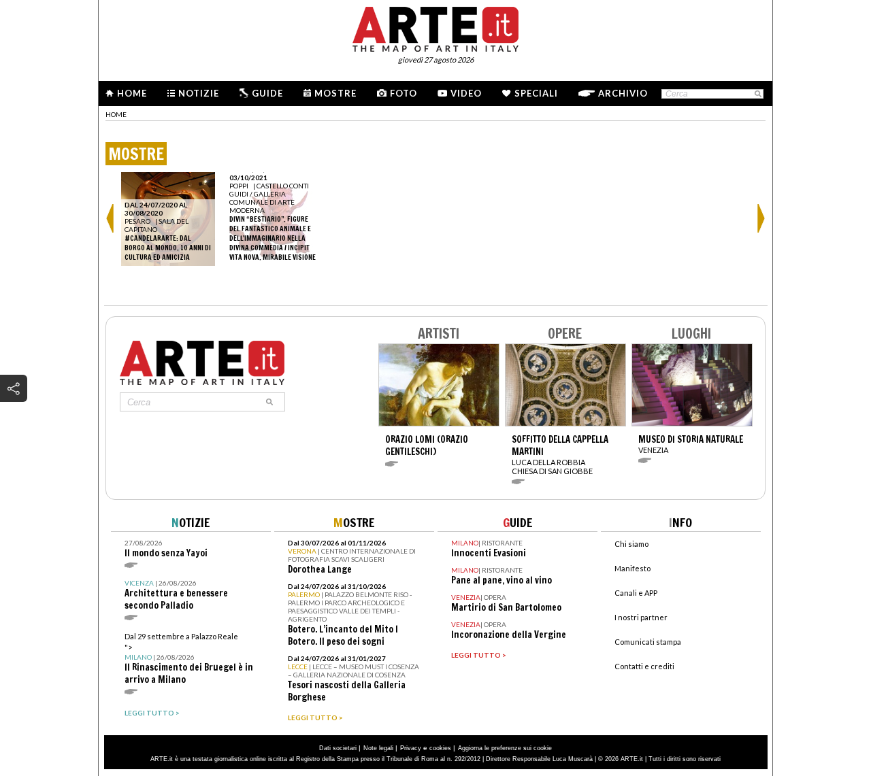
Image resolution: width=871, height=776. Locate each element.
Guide (267, 93)
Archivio (623, 93)
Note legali (378, 748)
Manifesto (632, 568)
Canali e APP (635, 592)
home (116, 114)
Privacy (410, 748)
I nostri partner (641, 617)
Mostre (335, 93)
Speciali (536, 93)
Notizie (198, 93)
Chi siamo (631, 543)
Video (466, 93)
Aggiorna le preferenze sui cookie (505, 748)
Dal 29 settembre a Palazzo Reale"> (189, 659)
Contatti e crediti (644, 666)
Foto (403, 93)
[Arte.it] (435, 27)
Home (132, 93)
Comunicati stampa (647, 641)
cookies (440, 748)
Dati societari (338, 748)
